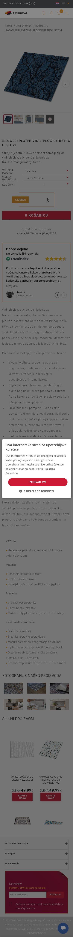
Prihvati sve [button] (38, 482)
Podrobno (12, 473)
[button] (36, 491)
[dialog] (36, 468)
